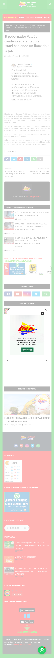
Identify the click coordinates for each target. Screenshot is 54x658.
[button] (42, 650)
